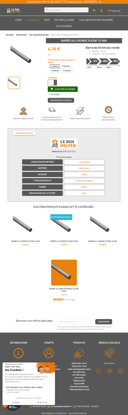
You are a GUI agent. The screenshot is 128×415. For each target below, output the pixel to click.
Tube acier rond (79, 366)
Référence (57, 151)
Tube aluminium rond (79, 389)
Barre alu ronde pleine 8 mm (64, 241)
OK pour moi (42, 402)
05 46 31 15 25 (39, 406)
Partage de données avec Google (18, 390)
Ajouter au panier (62, 89)
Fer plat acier (79, 372)
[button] (5, 405)
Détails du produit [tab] (24, 133)
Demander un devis (61, 100)
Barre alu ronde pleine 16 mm (102, 241)
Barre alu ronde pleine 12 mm (25, 241)
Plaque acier (79, 380)
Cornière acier (79, 375)
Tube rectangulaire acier (79, 369)
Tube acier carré (79, 363)
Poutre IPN (79, 383)
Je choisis (16, 402)
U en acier (79, 377)
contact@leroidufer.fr (61, 406)
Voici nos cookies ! (13, 392)
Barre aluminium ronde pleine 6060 (64, 290)
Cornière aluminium (79, 386)
